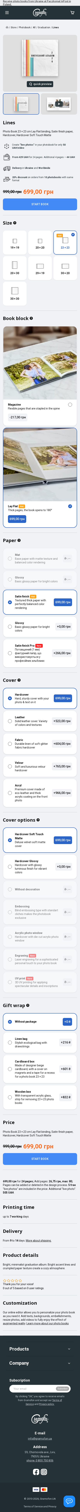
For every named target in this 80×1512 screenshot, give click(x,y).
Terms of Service (33, 1506)
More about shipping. (38, 1240)
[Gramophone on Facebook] (36, 1472)
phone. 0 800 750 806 (40, 1460)
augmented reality (14, 1323)
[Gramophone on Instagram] (44, 1472)
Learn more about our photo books (47, 1323)
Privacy (52, 1506)
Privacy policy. (46, 1404)
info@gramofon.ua (40, 1438)
